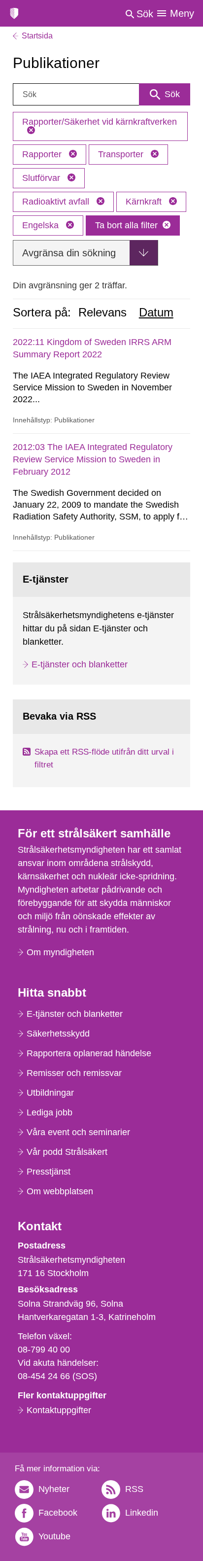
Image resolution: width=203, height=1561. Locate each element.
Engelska (41, 225)
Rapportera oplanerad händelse (89, 1053)
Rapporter (43, 154)
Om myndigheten (60, 952)
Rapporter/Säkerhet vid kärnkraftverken (99, 122)
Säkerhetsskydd (58, 1034)
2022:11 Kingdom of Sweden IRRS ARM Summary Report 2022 (92, 348)
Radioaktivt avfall (57, 202)
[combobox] (102, 94)
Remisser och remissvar (74, 1073)
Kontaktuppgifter (59, 1410)
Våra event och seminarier (78, 1132)
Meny (182, 13)
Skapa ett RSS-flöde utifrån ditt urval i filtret (104, 758)
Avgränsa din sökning (69, 252)
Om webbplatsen (60, 1191)
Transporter (122, 154)
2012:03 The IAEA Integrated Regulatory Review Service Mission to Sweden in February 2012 (92, 459)
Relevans (102, 312)
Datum (156, 312)
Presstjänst (48, 1172)
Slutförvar (42, 178)
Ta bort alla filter (126, 225)
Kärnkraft (145, 202)
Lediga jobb (49, 1112)
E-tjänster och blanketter (80, 664)
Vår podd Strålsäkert (67, 1152)
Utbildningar (50, 1093)
